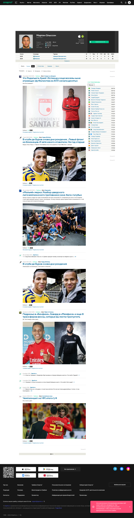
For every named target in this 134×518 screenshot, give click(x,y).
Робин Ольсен (95, 90)
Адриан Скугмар (97, 113)
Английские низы (47, 396)
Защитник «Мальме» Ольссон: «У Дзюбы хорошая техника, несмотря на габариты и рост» (49, 256)
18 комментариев (27, 249)
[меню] (16, 2)
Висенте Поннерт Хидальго (98, 100)
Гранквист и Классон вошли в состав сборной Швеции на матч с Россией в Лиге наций (49, 382)
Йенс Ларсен (94, 104)
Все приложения (69, 469)
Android (82, 43)
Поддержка (21, 495)
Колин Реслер (95, 106)
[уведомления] (126, 2)
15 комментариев (27, 132)
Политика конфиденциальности (61, 490)
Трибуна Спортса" (37, 485)
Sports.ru (35, 255)
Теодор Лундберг (95, 136)
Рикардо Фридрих (96, 88)
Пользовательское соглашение (61, 485)
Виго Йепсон (94, 120)
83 (31, 391)
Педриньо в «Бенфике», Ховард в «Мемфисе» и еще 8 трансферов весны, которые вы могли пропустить (53, 315)
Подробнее (58, 508)
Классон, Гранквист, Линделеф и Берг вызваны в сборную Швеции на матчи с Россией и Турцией (51, 375)
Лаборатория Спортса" (86, 485)
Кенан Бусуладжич (98, 122)
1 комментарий (27, 368)
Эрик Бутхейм (95, 150)
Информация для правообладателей (63, 495)
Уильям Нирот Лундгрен (97, 93)
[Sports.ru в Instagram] (128, 469)
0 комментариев (27, 185)
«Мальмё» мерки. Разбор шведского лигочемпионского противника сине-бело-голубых (52, 194)
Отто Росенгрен (95, 127)
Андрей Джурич (95, 97)
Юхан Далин (94, 95)
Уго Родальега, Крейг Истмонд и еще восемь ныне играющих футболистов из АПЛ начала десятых (52, 79)
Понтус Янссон (95, 111)
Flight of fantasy (49, 312)
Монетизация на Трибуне (39, 490)
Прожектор (35, 495)
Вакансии (20, 485)
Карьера (49, 66)
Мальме (49, 45)
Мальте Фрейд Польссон (97, 109)
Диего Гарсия (94, 145)
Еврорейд (48, 190)
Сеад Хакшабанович (98, 129)
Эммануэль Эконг (96, 148)
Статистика (41, 66)
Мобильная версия (120, 484)
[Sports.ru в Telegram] (115, 469)
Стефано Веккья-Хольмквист (99, 132)
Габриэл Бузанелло (96, 102)
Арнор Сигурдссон (96, 118)
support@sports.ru (37, 501)
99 (75, 256)
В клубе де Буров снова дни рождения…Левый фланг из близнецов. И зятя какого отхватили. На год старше (54, 141)
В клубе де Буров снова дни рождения (45, 264)
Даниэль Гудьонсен (96, 143)
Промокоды (83, 495)
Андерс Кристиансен (96, 116)
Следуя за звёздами (50, 76)
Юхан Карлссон (95, 138)
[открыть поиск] (122, 2)
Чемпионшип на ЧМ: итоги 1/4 (40, 398)
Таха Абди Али (97, 134)
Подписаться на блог (38, 132)
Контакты (6, 495)
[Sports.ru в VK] (122, 469)
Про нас (5, 485)
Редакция (6, 490)
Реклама (20, 490)
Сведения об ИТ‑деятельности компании (92, 490)
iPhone (77, 43)
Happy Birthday (46, 137)
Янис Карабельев (95, 141)
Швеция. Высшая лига (59, 56)
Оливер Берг (94, 125)
